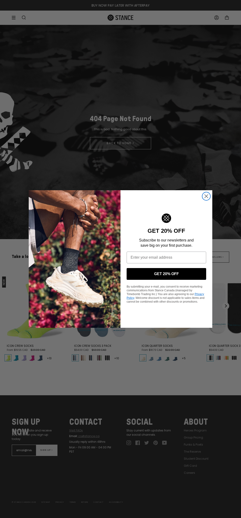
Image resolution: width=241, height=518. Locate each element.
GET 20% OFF (166, 274)
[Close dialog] (206, 196)
